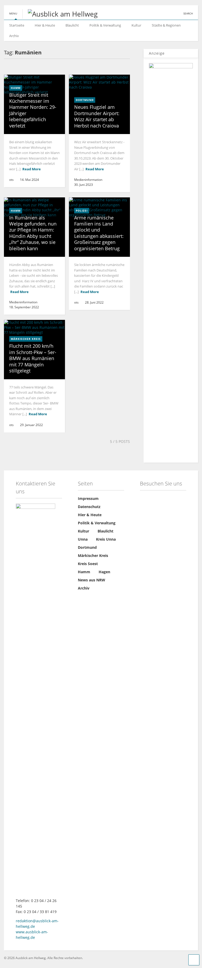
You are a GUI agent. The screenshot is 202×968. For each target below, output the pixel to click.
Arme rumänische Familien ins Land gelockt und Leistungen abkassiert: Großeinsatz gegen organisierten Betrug (99, 233)
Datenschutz (89, 506)
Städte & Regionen (166, 25)
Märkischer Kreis (26, 339)
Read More (31, 169)
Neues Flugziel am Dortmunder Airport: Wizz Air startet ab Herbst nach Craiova (96, 116)
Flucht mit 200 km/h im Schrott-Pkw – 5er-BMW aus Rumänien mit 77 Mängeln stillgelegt (32, 358)
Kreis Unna (106, 539)
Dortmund (85, 100)
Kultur (136, 25)
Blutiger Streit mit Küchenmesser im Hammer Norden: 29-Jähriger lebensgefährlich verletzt (32, 110)
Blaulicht (72, 25)
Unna (83, 539)
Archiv (14, 35)
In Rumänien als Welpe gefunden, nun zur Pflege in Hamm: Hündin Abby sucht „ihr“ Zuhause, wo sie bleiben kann (33, 233)
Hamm (16, 88)
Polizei (82, 210)
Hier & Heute (45, 25)
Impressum (88, 498)
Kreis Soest (88, 563)
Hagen (104, 571)
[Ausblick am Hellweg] (60, 14)
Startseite (16, 25)
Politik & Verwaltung (105, 25)
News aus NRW (91, 579)
